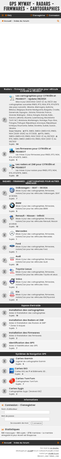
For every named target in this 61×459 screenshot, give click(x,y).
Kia (17, 291)
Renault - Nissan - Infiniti (30, 215)
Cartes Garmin (24, 358)
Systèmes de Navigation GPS (31, 354)
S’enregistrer (27, 405)
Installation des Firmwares (24, 332)
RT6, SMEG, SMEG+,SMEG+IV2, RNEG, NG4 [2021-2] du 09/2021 (32, 134)
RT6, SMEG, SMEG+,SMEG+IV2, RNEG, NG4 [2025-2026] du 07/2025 (32, 132)
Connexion (11, 405)
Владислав (31, 435)
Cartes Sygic (16, 388)
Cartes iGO (21, 368)
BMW (18, 203)
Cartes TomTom (25, 378)
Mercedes (21, 231)
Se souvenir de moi (19, 423)
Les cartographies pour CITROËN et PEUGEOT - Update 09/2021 (36, 97)
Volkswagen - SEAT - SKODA (32, 187)
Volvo (19, 279)
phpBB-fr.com (53, 453)
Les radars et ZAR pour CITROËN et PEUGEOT (35, 166)
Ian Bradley (54, 448)
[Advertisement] (30, 54)
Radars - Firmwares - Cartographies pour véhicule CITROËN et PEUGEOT (31, 90)
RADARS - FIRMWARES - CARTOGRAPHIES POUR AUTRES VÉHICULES (31, 182)
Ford (18, 243)
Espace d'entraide (30, 305)
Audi (18, 256)
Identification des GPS (21, 342)
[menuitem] (8, 16)
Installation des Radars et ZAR (26, 320)
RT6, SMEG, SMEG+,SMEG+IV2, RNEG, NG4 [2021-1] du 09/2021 (32, 140)
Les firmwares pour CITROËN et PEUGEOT (33, 150)
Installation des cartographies (26, 310)
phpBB (29, 451)
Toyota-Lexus (24, 269)
